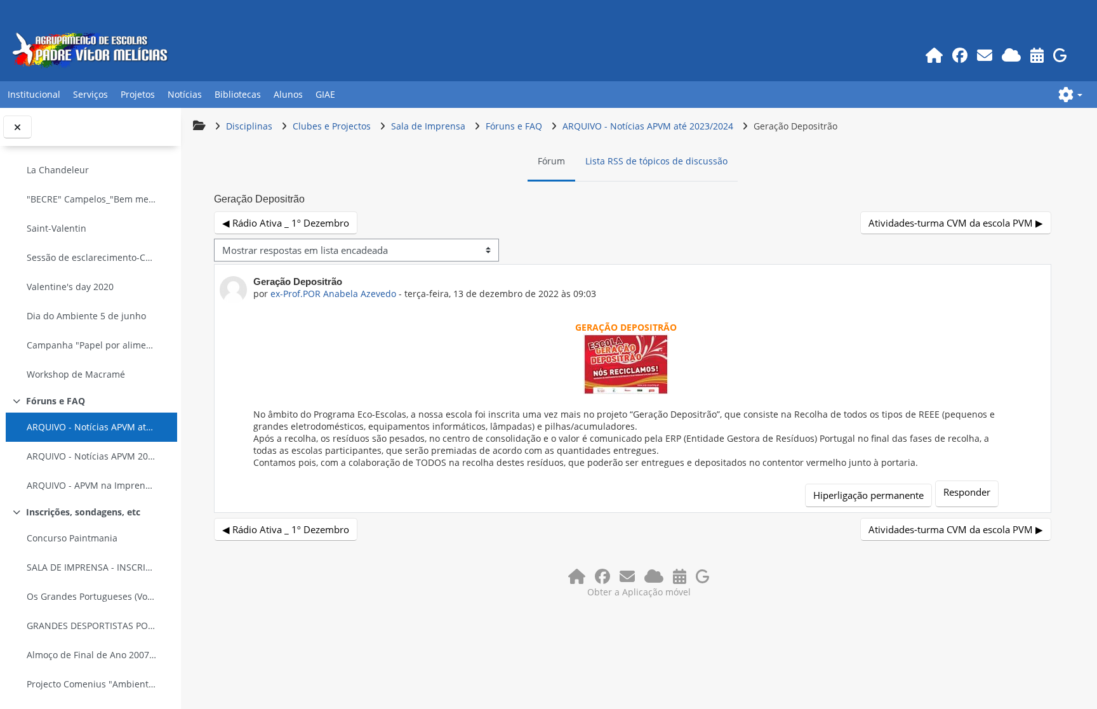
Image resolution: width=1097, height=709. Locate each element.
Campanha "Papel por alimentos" (91, 345)
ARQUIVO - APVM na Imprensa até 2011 (91, 485)
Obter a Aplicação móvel (639, 592)
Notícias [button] (185, 94)
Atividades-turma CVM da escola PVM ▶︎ (955, 222)
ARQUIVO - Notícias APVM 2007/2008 (91, 456)
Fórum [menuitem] (551, 161)
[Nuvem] (1011, 54)
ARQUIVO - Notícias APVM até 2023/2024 (91, 427)
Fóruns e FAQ (55, 401)
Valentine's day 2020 (70, 287)
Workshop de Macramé (76, 374)
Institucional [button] (34, 94)
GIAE (325, 94)
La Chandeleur (58, 170)
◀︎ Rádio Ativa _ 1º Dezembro (285, 222)
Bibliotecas (238, 94)
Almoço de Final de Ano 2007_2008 (91, 655)
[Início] (934, 54)
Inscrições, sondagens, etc (83, 512)
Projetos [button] (138, 94)
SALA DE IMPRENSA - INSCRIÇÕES (91, 567)
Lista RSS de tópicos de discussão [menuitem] (656, 161)
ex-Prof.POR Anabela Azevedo (333, 294)
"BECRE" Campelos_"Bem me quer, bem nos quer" (91, 199)
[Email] (984, 54)
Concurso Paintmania (72, 538)
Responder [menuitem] (966, 492)
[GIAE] (1060, 54)
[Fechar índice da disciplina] (17, 127)
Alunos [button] (288, 94)
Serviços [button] (90, 94)
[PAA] (1036, 54)
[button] (1070, 94)
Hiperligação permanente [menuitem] (868, 495)
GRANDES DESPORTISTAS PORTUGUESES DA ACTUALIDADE (91, 626)
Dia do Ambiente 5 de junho (86, 316)
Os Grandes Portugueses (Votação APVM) (91, 596)
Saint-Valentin (56, 228)
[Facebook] (959, 54)
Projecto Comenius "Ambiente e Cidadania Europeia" (91, 684)
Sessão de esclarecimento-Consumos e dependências (91, 257)
